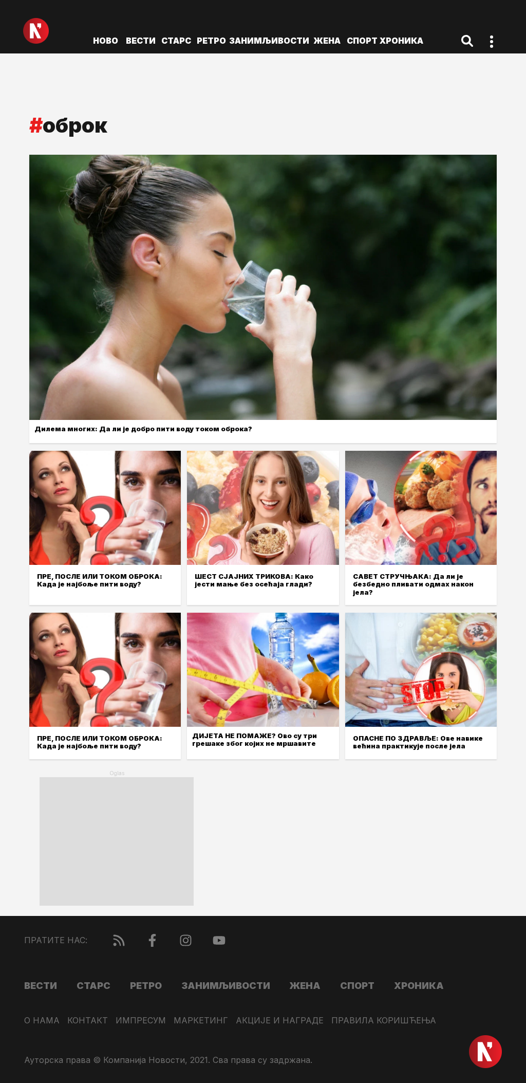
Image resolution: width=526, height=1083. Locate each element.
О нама (42, 1020)
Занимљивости (269, 40)
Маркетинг (201, 1020)
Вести (141, 40)
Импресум (141, 1020)
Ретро (211, 40)
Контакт (87, 1020)
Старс (176, 40)
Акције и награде (280, 1020)
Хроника (401, 40)
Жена (327, 40)
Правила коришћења (383, 1020)
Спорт (362, 40)
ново (105, 40)
